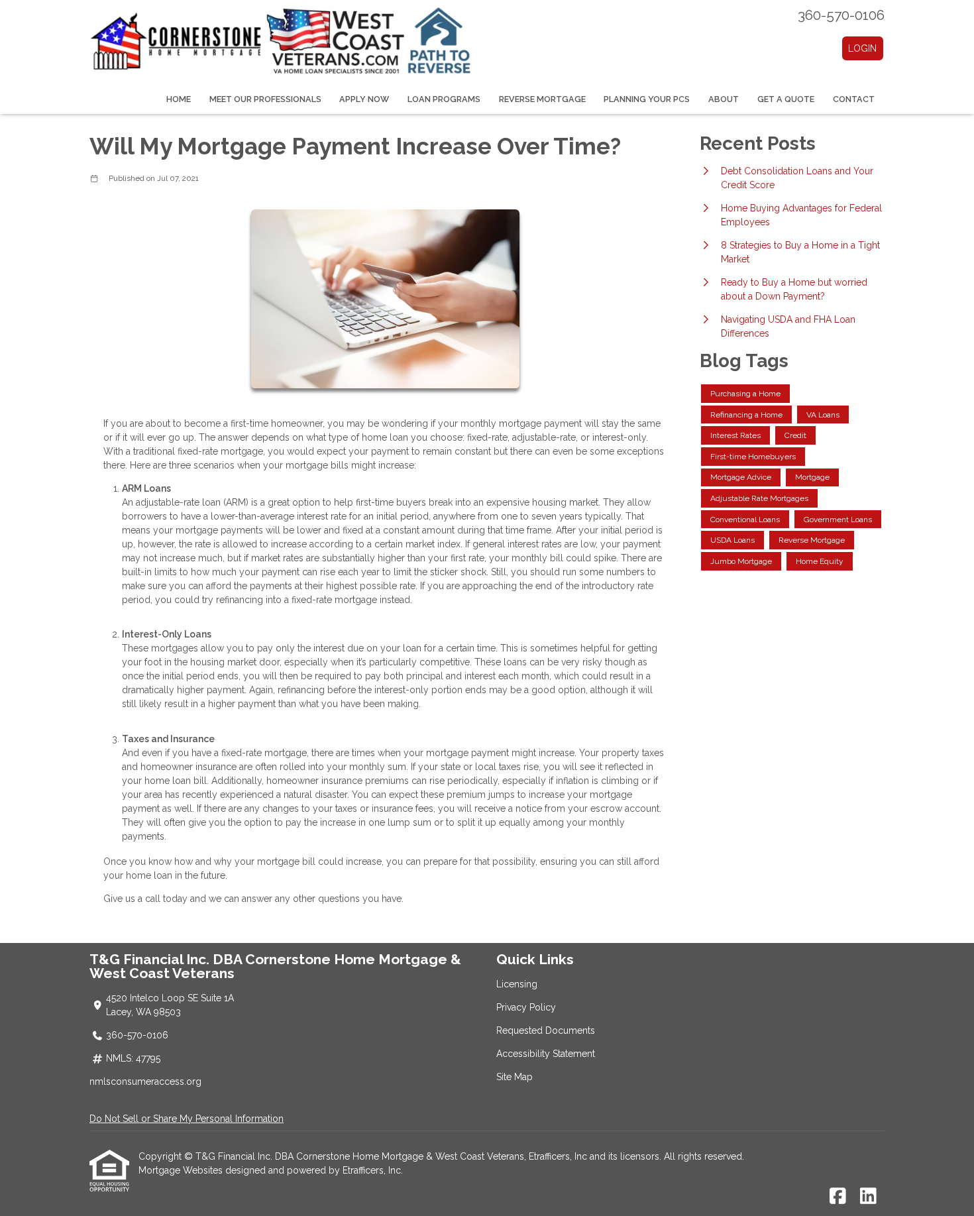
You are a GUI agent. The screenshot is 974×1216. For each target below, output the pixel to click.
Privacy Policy (526, 1007)
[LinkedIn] (868, 1197)
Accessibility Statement (545, 1053)
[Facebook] (837, 1197)
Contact (854, 99)
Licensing (516, 984)
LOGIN (862, 48)
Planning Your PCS (647, 99)
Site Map (514, 1077)
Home (178, 99)
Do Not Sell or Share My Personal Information (186, 1118)
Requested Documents (545, 1030)
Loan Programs (443, 99)
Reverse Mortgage (542, 99)
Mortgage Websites (181, 1170)
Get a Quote (785, 99)
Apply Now (364, 99)
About (723, 99)
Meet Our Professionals (265, 99)
